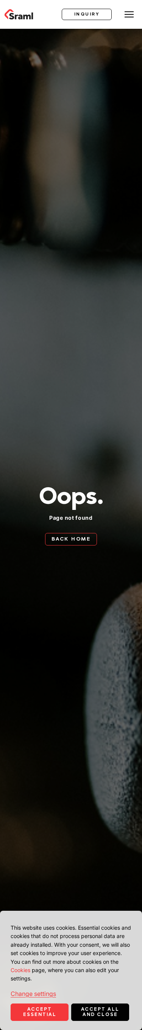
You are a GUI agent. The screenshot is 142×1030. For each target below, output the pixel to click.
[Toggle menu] (129, 14)
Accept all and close (100, 1012)
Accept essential (39, 1012)
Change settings (33, 993)
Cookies (20, 970)
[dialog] (71, 970)
